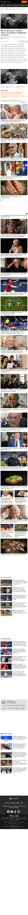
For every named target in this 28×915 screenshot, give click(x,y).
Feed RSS (11, 807)
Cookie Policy (21, 822)
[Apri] (2, 2)
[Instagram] (18, 812)
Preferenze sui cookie (12, 823)
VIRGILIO (6, 817)
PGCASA (25, 817)
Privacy (16, 822)
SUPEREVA (17, 820)
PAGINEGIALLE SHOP (19, 817)
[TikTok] (15, 812)
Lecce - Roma (10, 708)
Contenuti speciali (7, 806)
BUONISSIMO (11, 820)
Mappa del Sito (21, 806)
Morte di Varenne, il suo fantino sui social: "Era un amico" (14, 96)
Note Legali (11, 822)
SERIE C (15, 5)
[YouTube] (12, 812)
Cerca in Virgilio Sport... (13, 803)
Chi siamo (6, 822)
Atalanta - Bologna (19, 708)
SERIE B (9, 5)
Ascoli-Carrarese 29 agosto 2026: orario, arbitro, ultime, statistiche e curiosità (12, 93)
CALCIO (4, 12)
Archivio (16, 807)
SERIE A (3, 5)
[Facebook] (8, 812)
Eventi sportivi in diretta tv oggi (17, 705)
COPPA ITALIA (24, 5)
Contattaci (14, 806)
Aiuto (19, 823)
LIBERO (2, 817)
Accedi (24, 1)
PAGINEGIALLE (11, 817)
